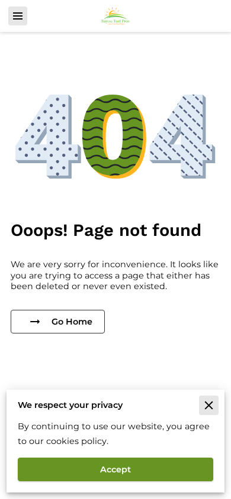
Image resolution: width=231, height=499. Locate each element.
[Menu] (17, 16)
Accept (115, 469)
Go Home (72, 321)
